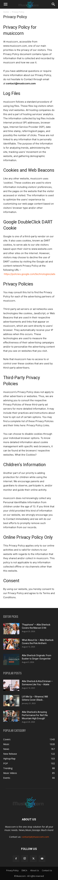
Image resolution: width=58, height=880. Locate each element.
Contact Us (47, 870)
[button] (5, 4)
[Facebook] (16, 858)
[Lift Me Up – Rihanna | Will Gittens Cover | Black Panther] (11, 700)
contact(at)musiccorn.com (35, 836)
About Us (34, 870)
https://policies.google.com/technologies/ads (29, 274)
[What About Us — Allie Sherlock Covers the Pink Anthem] (11, 644)
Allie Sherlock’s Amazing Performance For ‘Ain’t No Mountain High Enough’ (35, 715)
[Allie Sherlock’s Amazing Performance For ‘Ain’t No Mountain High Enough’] (11, 716)
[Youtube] (42, 858)
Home (6, 12)
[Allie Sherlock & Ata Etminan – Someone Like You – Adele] (11, 685)
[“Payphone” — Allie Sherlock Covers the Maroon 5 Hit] (11, 628)
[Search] (53, 4)
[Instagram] (24, 858)
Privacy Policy (12, 870)
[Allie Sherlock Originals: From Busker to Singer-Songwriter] (11, 659)
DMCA (24, 870)
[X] (33, 858)
